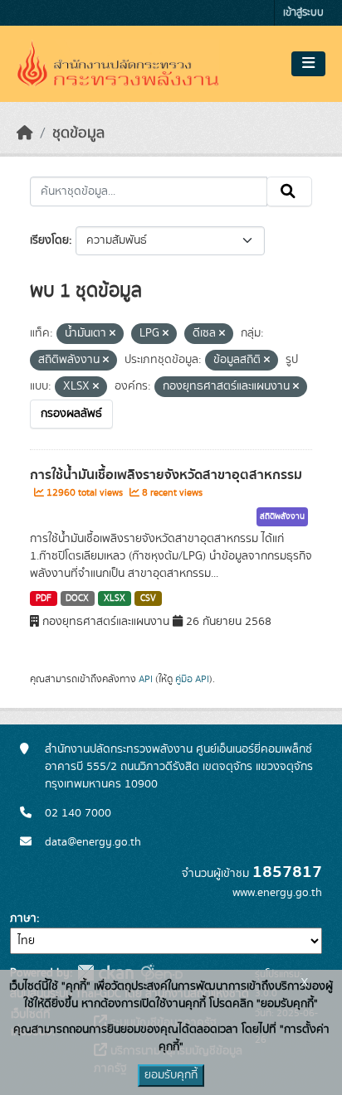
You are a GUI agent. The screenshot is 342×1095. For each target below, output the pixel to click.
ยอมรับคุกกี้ (171, 1075)
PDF (43, 598)
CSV (148, 598)
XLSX (114, 598)
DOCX (77, 598)
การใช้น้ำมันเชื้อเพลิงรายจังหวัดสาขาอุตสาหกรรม (166, 475)
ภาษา (23, 918)
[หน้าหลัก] (25, 133)
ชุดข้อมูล (78, 133)
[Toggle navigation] (308, 63)
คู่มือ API (192, 678)
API (146, 678)
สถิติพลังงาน (282, 516)
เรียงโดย (49, 240)
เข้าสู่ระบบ (303, 13)
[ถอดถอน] (112, 334)
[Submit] (289, 191)
